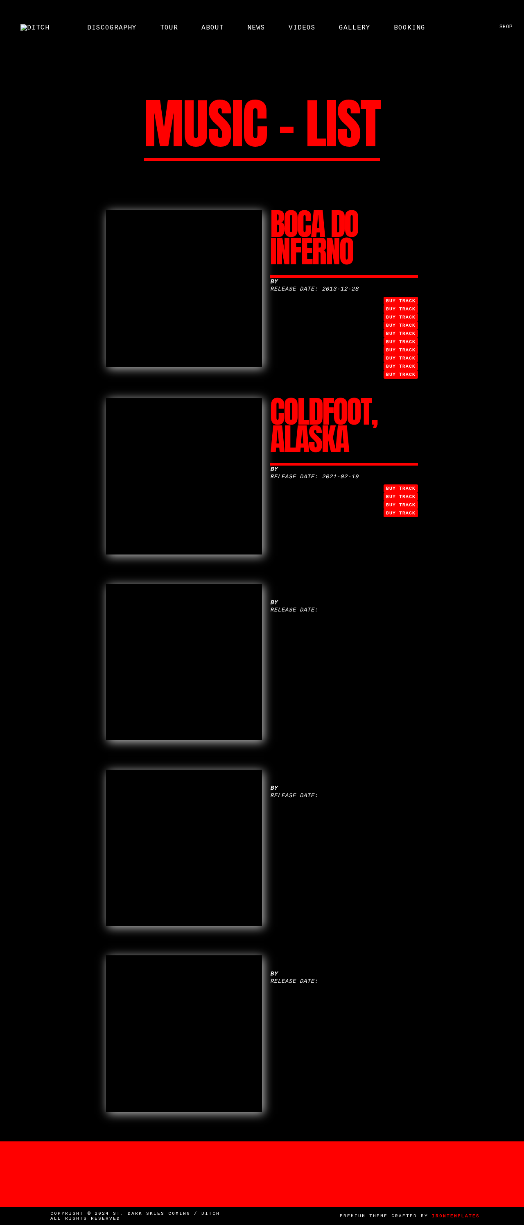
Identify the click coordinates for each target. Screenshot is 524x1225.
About (212, 28)
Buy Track (401, 300)
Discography (112, 28)
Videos (302, 28)
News (256, 28)
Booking (409, 28)
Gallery (354, 28)
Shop (504, 27)
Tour (169, 28)
